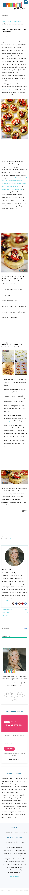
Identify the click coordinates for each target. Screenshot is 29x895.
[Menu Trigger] (26, 2)
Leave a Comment (5, 34)
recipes (15, 538)
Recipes (9, 21)
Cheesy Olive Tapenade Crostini (12, 189)
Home (3, 21)
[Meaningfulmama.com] (14, 10)
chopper (9, 421)
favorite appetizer (7, 89)
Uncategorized (20, 536)
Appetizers (17, 21)
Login (25, 628)
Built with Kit (14, 759)
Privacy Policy (14, 877)
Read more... (6, 601)
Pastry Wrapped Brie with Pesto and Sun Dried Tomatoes (14, 180)
